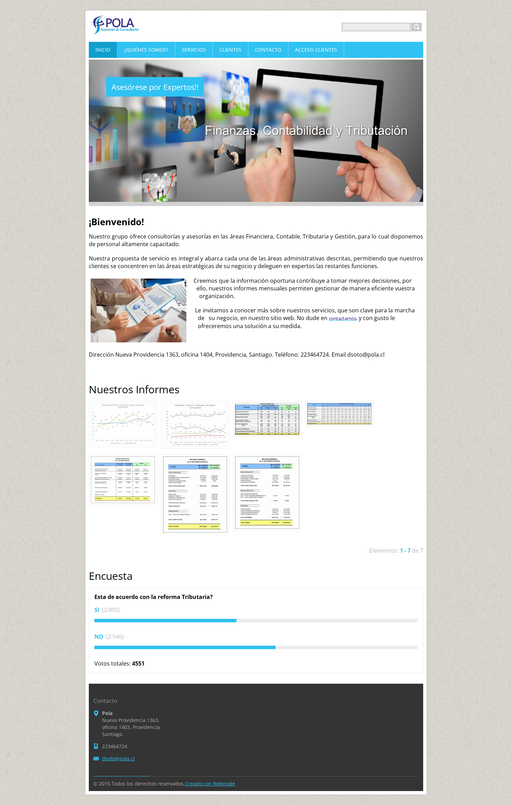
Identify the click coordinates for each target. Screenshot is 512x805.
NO (99, 636)
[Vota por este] (256, 620)
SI (97, 610)
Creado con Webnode (210, 783)
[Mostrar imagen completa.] (123, 424)
